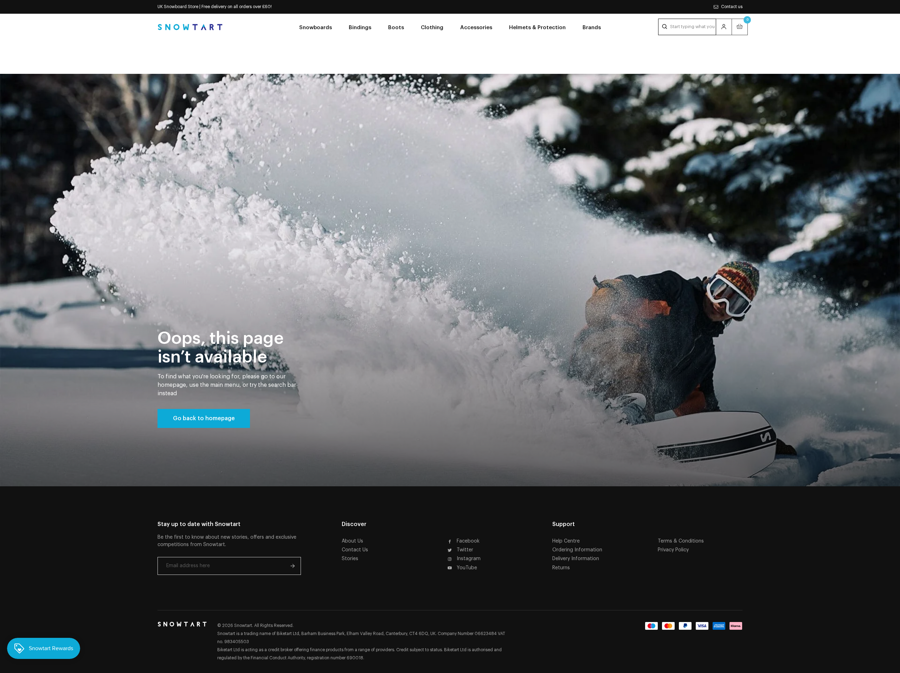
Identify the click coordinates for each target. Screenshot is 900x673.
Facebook (468, 541)
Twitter (465, 549)
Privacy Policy (673, 549)
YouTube (467, 567)
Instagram (469, 558)
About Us (352, 541)
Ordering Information (577, 549)
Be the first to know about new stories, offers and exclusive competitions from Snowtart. (227, 541)
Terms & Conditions (681, 541)
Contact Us (355, 549)
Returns (561, 567)
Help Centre (566, 541)
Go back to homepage (204, 418)
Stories (350, 558)
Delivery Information (575, 558)
